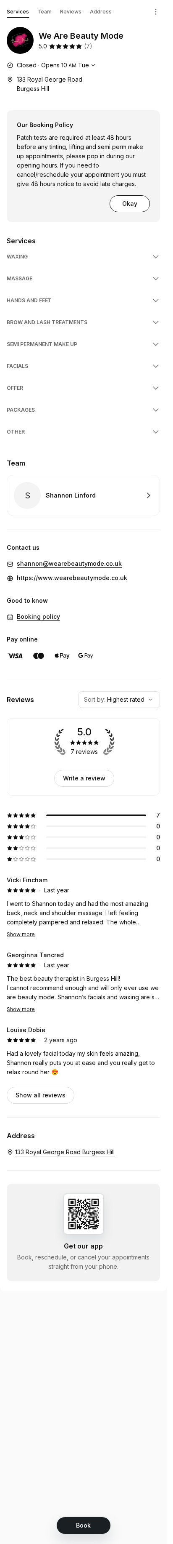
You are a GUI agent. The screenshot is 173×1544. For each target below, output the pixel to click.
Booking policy (38, 616)
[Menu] (155, 11)
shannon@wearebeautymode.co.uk (69, 563)
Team (44, 11)
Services (18, 11)
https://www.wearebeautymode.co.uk (72, 577)
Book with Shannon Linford (83, 495)
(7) (88, 46)
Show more (21, 934)
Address (101, 11)
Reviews (70, 11)
